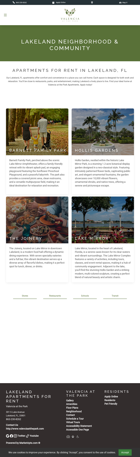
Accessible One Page (77, 429)
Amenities (71, 404)
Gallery (70, 400)
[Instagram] (16, 435)
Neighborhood (74, 411)
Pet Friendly (110, 403)
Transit (115, 295)
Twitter (22, 435)
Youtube (34, 435)
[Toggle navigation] (5, 15)
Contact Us (12, 425)
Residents (109, 400)
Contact (70, 415)
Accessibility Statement (79, 426)
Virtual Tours (73, 422)
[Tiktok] (28, 435)
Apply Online (60, 2)
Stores (25, 295)
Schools (85, 295)
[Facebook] (12, 435)
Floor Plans (72, 407)
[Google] (8, 435)
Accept (125, 452)
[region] (70, 342)
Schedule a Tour (75, 418)
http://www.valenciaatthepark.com (25, 428)
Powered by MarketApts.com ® (23, 443)
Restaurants (55, 295)
